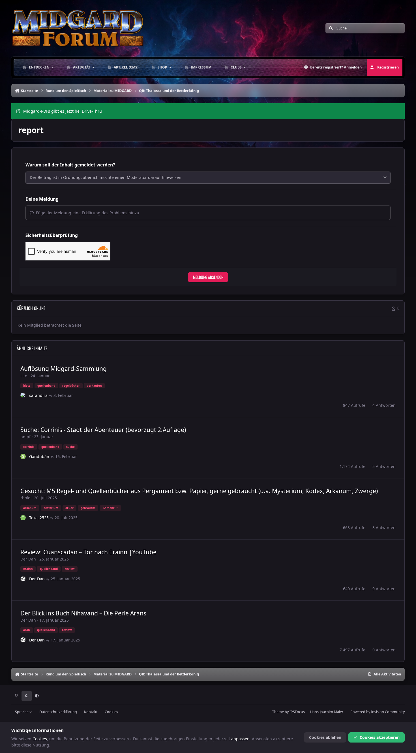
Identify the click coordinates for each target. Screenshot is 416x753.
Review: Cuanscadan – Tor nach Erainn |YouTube (88, 552)
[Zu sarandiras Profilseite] (23, 395)
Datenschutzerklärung (58, 711)
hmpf (25, 436)
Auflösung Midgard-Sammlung (63, 369)
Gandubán (39, 456)
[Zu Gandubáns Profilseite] (23, 456)
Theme (278, 711)
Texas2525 (39, 517)
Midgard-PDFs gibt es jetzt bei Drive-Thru (62, 111)
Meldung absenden (208, 277)
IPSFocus (297, 711)
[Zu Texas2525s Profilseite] (23, 518)
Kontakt (91, 711)
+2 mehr (108, 508)
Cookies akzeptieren (380, 737)
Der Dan (28, 559)
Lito (23, 375)
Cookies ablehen (325, 737)
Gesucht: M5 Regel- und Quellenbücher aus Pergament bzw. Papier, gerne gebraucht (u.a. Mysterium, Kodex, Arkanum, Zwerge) (199, 491)
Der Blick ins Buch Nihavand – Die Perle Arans (83, 613)
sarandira (38, 395)
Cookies (111, 711)
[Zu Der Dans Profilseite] (23, 579)
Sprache (22, 711)
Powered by (377, 711)
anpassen (240, 738)
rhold (25, 497)
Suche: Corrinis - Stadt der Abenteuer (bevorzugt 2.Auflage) (103, 430)
